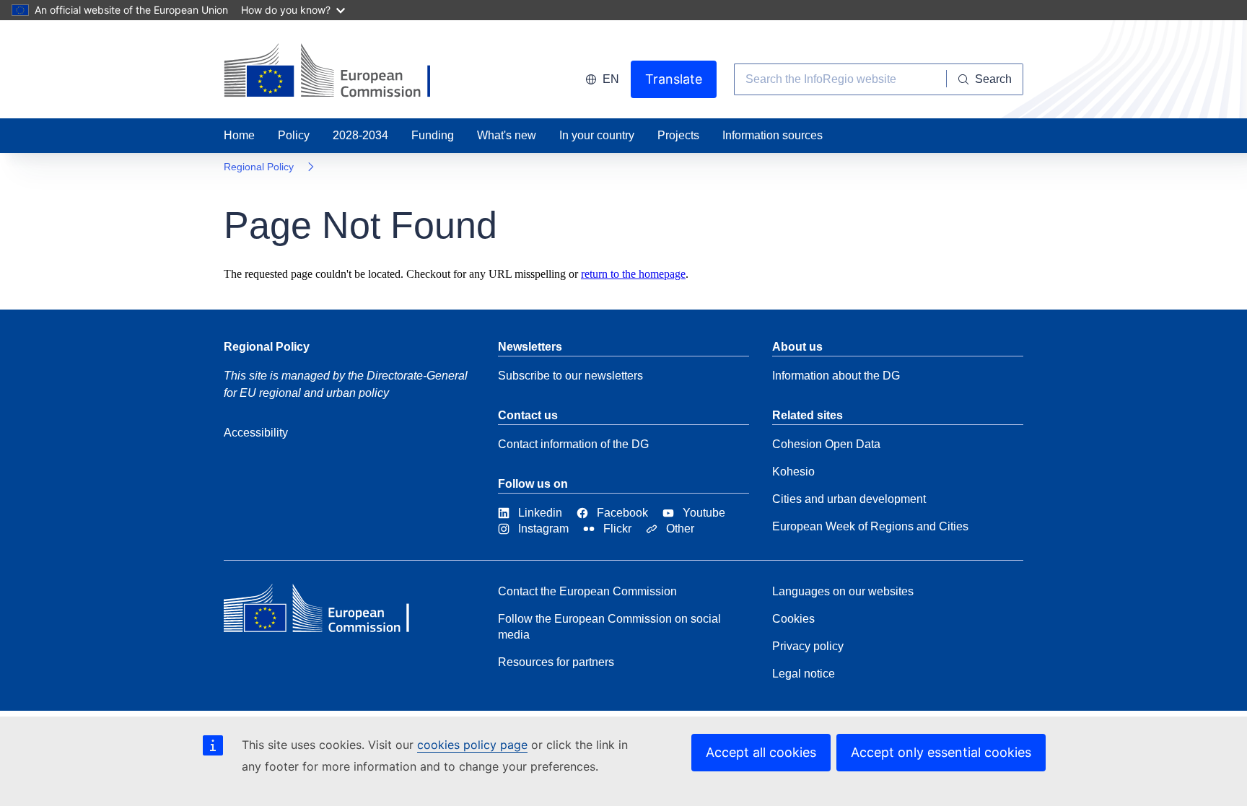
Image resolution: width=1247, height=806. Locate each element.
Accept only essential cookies (941, 752)
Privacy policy (808, 646)
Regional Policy (259, 166)
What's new (506, 135)
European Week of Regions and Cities (870, 526)
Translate (673, 79)
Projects (678, 135)
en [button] (611, 79)
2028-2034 (360, 135)
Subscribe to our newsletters (570, 375)
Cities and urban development (849, 499)
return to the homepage (633, 274)
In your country (596, 135)
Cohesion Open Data (826, 444)
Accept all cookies (761, 752)
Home (239, 135)
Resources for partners (556, 662)
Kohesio (793, 471)
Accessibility (256, 432)
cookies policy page (472, 744)
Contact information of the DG (573, 444)
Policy (294, 135)
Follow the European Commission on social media (609, 627)
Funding (432, 135)
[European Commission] (328, 612)
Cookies (793, 619)
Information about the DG (836, 375)
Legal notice (803, 673)
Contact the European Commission (587, 591)
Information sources (772, 135)
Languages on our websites (843, 591)
